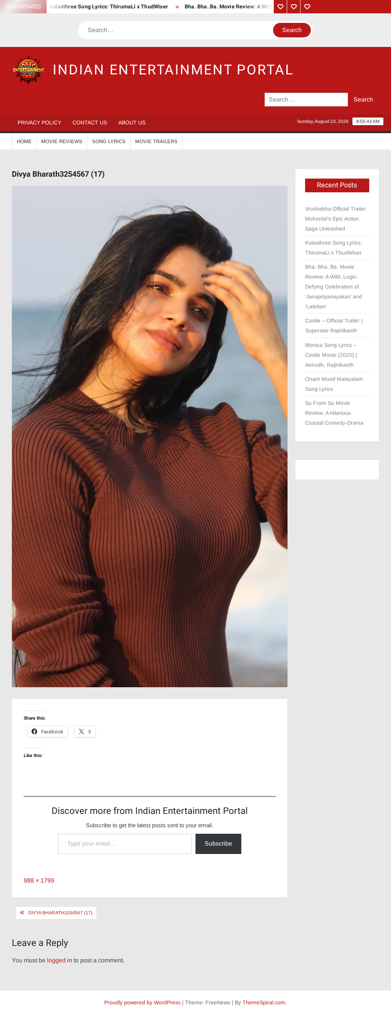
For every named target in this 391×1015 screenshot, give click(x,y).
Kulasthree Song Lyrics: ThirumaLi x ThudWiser (90, 7)
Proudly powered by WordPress (142, 1002)
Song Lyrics (109, 141)
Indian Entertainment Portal (173, 70)
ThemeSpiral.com (263, 1002)
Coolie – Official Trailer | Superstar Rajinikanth (334, 325)
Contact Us (90, 122)
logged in (59, 960)
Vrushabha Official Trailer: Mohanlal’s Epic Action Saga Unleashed (336, 219)
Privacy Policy (39, 122)
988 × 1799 (39, 880)
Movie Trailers (156, 141)
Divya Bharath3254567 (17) (60, 912)
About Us (131, 122)
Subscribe (218, 843)
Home (24, 141)
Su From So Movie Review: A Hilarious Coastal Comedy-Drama (334, 413)
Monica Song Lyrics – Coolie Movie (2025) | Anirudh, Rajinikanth (331, 355)
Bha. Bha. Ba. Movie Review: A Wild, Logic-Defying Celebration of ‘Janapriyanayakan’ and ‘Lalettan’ (333, 286)
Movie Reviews (61, 141)
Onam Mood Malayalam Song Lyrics (334, 384)
